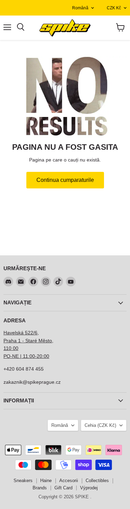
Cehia (100, 425)
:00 (45, 356)
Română (80, 8)
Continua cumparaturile (65, 180)
